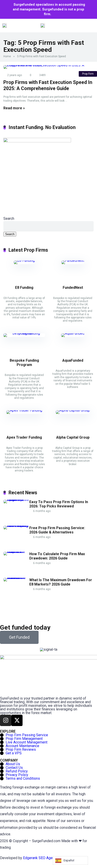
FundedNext (73, 287)
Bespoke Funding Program (24, 362)
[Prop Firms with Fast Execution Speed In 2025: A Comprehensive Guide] (48, 67)
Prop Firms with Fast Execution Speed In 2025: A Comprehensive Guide (47, 85)
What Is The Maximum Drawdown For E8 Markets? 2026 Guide (60, 582)
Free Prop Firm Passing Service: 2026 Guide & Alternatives (57, 530)
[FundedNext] (72, 260)
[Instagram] (5, 720)
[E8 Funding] (24, 260)
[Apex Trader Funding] (24, 410)
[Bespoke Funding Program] (24, 333)
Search (8, 218)
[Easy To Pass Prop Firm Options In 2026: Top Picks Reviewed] (16, 499)
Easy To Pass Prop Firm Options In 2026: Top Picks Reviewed (58, 504)
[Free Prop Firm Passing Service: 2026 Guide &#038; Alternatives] (16, 525)
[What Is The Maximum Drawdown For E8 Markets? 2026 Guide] (16, 578)
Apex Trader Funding (24, 437)
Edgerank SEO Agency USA (44, 858)
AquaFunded (72, 360)
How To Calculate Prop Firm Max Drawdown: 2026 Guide (57, 556)
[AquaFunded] (72, 333)
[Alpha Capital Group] (73, 410)
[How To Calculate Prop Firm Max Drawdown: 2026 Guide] (16, 552)
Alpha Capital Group (73, 437)
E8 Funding (24, 287)
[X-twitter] (17, 720)
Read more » (14, 108)
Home (7, 56)
